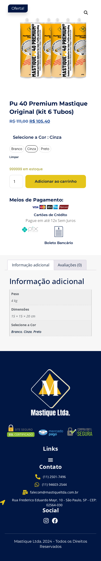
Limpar (14, 157)
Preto (37, 331)
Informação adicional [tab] (30, 265)
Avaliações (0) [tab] (70, 265)
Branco (16, 331)
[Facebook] (55, 521)
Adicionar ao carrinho (56, 181)
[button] (86, 12)
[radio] (16, 149)
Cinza (28, 331)
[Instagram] (46, 521)
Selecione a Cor (37, 137)
